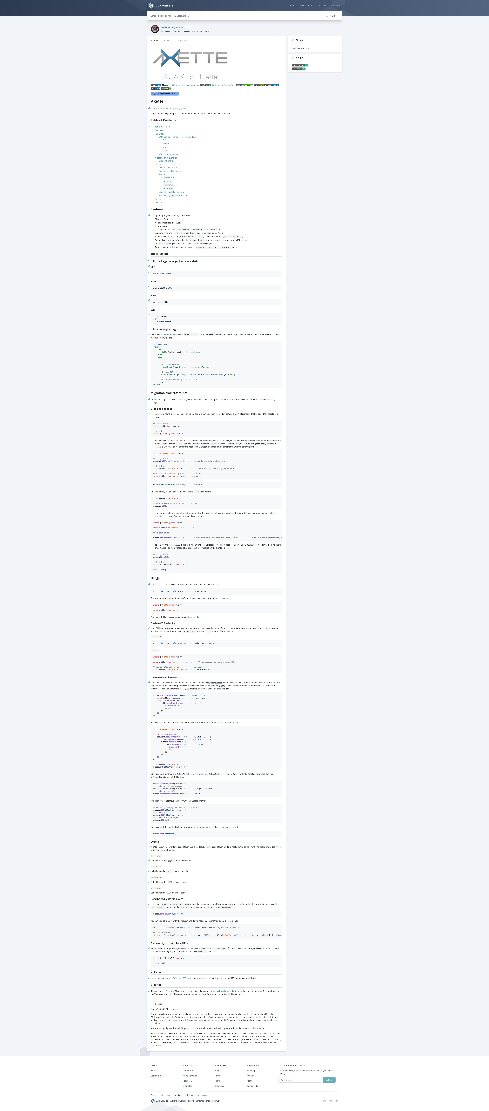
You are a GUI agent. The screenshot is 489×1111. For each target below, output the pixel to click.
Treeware (170, 991)
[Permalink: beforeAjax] (149, 881)
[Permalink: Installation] (149, 260)
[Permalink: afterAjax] (149, 892)
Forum (301, 5)
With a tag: (169, 154)
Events (162, 174)
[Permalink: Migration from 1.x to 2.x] (149, 399)
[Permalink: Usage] (149, 584)
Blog (310, 5)
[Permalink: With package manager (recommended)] (149, 266)
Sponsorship (335, 5)
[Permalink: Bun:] (149, 314)
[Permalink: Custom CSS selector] (149, 628)
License (158, 202)
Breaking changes (167, 161)
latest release (170, 334)
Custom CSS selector (168, 167)
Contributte (321, 5)
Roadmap (251, 1070)
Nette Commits (190, 1075)
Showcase (219, 1086)
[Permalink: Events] (149, 846)
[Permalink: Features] (149, 215)
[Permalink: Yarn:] (149, 300)
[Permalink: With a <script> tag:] (149, 334)
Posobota (187, 1081)
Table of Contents (163, 126)
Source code (252, 1086)
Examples (187, 1086)
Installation (160, 134)
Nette (292, 5)
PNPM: (166, 143)
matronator (167, 27)
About (249, 1081)
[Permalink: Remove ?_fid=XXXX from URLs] (149, 948)
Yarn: (165, 147)
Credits (158, 199)
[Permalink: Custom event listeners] (149, 682)
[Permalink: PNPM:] (149, 286)
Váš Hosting (176, 1095)
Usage (158, 164)
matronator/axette (300, 48)
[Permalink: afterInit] (149, 871)
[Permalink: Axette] (149, 108)
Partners (251, 1075)
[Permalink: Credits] (149, 978)
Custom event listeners (169, 171)
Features (159, 130)
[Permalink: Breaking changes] (149, 413)
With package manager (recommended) (177, 137)
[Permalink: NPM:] (149, 271)
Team (217, 1081)
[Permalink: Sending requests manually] (149, 904)
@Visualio (187, 978)
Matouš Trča (171, 978)
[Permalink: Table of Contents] (149, 126)
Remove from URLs (174, 195)
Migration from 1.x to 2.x (166, 158)
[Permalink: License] (149, 991)
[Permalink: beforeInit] (149, 860)
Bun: (165, 150)
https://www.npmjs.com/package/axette (169, 108)
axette (180, 27)
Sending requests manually (171, 192)
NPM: (165, 140)
